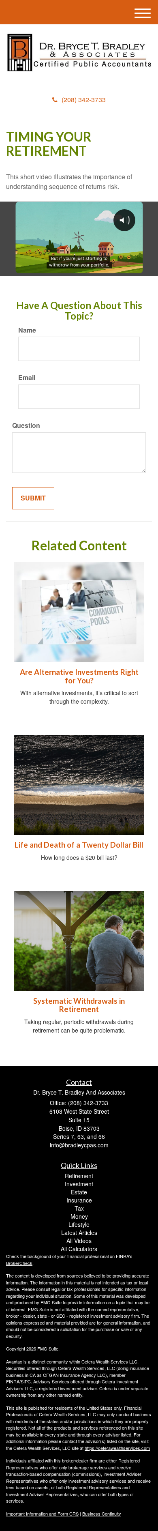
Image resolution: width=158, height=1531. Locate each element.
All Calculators (79, 1249)
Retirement (79, 1176)
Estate (79, 1192)
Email (26, 377)
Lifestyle (79, 1224)
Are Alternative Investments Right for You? (79, 676)
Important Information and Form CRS (42, 1513)
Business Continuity (101, 1513)
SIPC (26, 1381)
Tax (79, 1208)
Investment (79, 1184)
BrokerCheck (19, 1263)
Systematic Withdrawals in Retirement (79, 1005)
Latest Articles (79, 1232)
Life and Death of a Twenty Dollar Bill (79, 844)
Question (26, 425)
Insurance (79, 1200)
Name (27, 330)
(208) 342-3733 (84, 99)
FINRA (12, 1381)
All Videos (79, 1241)
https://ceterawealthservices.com (117, 1448)
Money (79, 1216)
